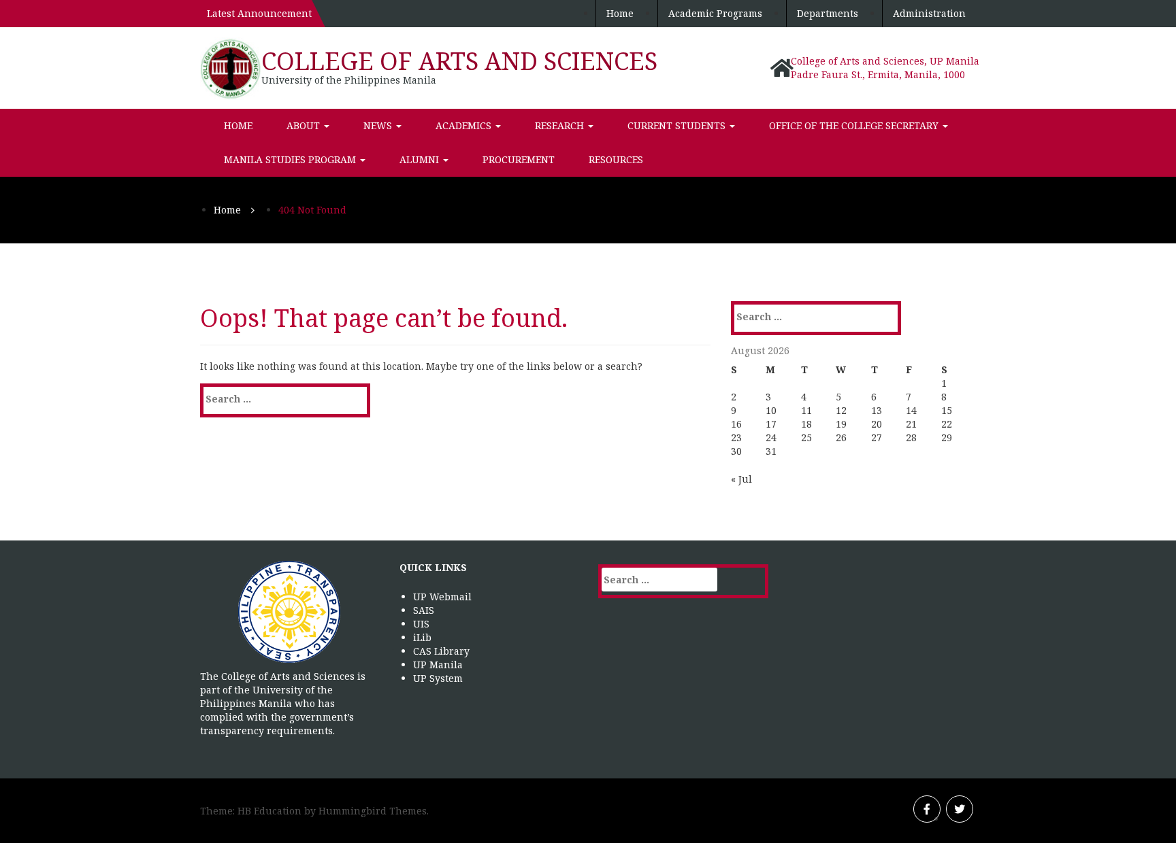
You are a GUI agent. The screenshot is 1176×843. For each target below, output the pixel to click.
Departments (827, 13)
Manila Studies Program (291, 159)
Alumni (420, 159)
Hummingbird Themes (372, 810)
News (379, 125)
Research (561, 125)
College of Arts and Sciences (459, 61)
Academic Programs (715, 13)
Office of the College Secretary (855, 125)
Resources (616, 159)
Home (620, 13)
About (305, 125)
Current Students (677, 125)
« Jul (741, 478)
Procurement (519, 159)
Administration (929, 13)
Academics (465, 125)
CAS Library (441, 650)
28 (911, 437)
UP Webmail (442, 596)
